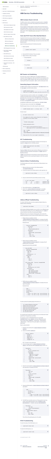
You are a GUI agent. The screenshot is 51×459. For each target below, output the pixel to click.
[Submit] (33, 2)
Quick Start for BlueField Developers (9, 11)
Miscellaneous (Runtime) (7, 70)
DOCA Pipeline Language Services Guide (8, 51)
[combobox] (39, 2)
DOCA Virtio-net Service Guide (9, 60)
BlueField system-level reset (34, 30)
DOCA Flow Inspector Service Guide (9, 34)
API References (5, 66)
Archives (4, 73)
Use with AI (24, 10)
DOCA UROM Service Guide (8, 58)
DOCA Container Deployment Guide (9, 25)
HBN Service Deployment (9, 41)
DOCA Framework (6, 6)
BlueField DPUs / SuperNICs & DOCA (31, 6)
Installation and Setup (6, 13)
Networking (11, 2)
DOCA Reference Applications (7, 18)
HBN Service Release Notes (9, 38)
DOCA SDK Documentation (19, 2)
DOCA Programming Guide (7, 15)
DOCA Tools (5, 20)
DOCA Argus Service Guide (8, 27)
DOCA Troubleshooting (6, 68)
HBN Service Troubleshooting (10, 45)
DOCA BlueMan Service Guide (8, 29)
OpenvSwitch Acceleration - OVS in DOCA (9, 63)
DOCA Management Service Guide (9, 48)
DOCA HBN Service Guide (8, 36)
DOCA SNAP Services (7, 53)
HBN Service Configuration (9, 43)
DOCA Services (5, 22)
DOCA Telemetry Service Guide (9, 56)
